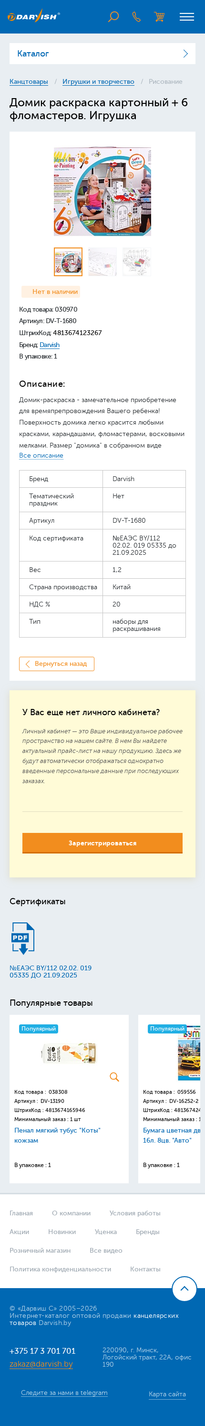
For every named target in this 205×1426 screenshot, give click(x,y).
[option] (102, 190)
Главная (21, 1213)
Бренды (148, 1231)
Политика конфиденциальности (60, 1269)
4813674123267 (77, 333)
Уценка (106, 1231)
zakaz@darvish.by (41, 1364)
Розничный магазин (40, 1250)
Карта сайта (167, 1394)
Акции (19, 1231)
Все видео (106, 1250)
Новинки (62, 1231)
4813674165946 (65, 1110)
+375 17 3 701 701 (42, 1351)
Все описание (41, 455)
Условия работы (135, 1213)
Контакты (145, 1269)
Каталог (33, 53)
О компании (71, 1213)
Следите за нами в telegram (64, 1392)
